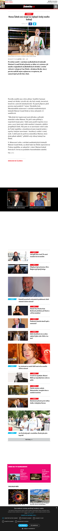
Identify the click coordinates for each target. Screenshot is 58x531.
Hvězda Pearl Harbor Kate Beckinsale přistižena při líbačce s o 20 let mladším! (40, 311)
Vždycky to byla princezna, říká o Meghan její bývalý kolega (39, 268)
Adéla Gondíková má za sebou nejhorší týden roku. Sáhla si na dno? (39, 336)
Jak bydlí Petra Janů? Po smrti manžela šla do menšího (39, 255)
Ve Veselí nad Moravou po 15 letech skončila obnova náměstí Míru (39, 504)
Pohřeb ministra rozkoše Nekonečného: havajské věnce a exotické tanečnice (39, 390)
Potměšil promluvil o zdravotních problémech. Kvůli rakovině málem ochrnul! (34, 300)
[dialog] (29, 518)
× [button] (56, 507)
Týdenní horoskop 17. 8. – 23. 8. (16, 504)
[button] (29, 515)
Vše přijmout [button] (23, 525)
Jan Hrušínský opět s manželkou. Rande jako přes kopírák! (33, 434)
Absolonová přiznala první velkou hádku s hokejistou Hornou (40, 402)
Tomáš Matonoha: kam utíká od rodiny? (16, 207)
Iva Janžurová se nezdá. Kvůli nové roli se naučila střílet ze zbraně (33, 367)
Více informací (31, 513)
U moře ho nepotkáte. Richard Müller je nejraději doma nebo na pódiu (40, 378)
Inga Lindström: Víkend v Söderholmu (24, 473)
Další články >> (29, 439)
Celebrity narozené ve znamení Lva (37, 207)
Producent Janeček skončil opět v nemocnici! (39, 322)
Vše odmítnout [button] (34, 525)
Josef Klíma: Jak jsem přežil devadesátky (45, 473)
